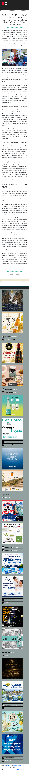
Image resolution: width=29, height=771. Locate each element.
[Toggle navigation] (25, 3)
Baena (17, 274)
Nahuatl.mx (20, 769)
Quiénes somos (17, 765)
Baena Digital (8, 765)
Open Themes (12, 769)
